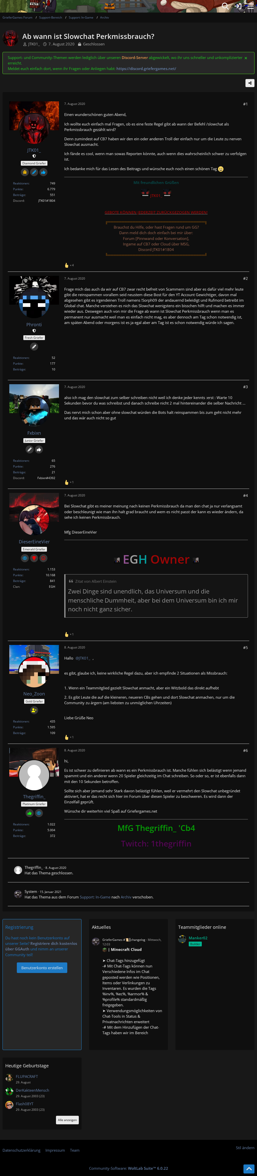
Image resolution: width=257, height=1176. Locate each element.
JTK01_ (34, 43)
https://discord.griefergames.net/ (146, 68)
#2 (245, 278)
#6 (245, 750)
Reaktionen (21, 183)
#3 (245, 386)
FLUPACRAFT (27, 1076)
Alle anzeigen (67, 1120)
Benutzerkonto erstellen (42, 967)
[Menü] (250, 6)
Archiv (126, 896)
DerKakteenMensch (32, 1090)
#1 (245, 103)
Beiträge (19, 195)
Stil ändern (245, 1147)
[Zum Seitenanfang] (248, 1168)
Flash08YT (24, 1103)
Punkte (18, 189)
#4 (245, 495)
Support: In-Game (95, 896)
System (31, 891)
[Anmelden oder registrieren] (238, 6)
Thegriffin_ (34, 867)
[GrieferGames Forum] (110, 6)
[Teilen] (249, 83)
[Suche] (225, 6)
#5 (245, 647)
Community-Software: (128, 1168)
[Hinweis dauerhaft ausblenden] (246, 58)
